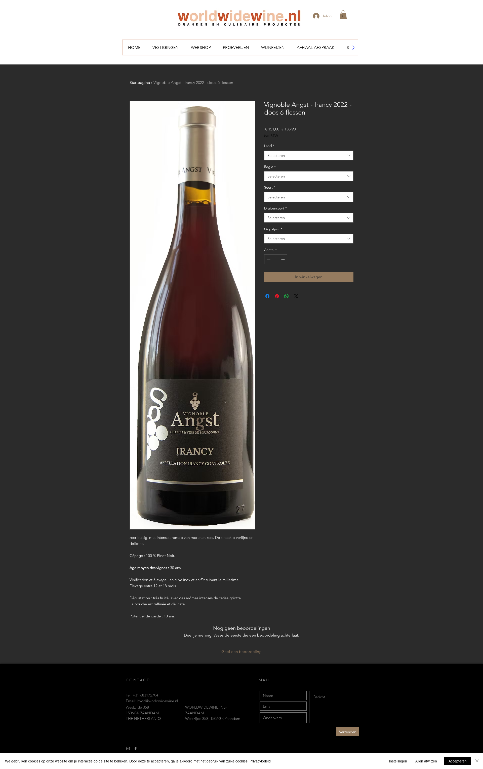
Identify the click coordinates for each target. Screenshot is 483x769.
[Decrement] (268, 259)
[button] (343, 14)
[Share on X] (296, 296)
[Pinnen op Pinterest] (277, 296)
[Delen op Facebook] (267, 296)
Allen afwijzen (426, 760)
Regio (270, 166)
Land (269, 146)
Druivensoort (275, 208)
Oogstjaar (273, 229)
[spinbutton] (275, 259)
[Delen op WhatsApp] (287, 296)
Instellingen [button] (398, 760)
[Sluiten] (477, 761)
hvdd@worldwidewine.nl (157, 700)
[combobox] (308, 155)
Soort (269, 187)
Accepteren (458, 760)
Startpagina (140, 82)
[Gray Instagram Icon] (128, 748)
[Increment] (283, 259)
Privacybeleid (260, 760)
